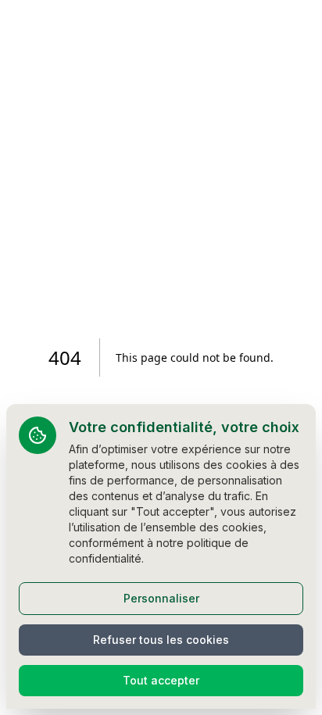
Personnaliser (161, 598)
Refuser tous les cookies (161, 639)
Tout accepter (161, 680)
